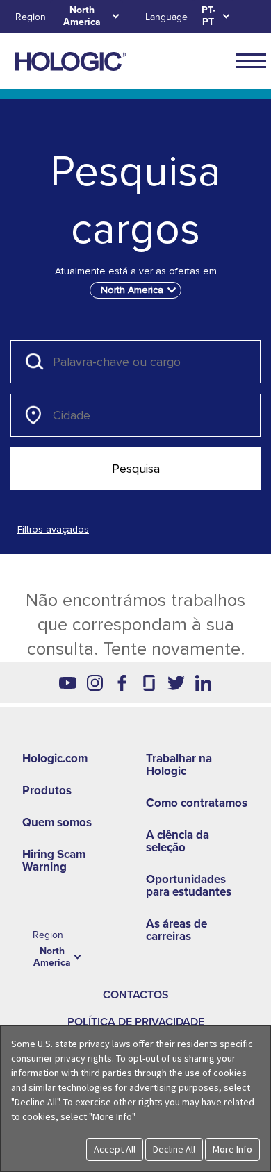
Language (166, 17)
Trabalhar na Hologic (179, 764)
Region (30, 17)
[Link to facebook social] (122, 682)
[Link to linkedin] (203, 682)
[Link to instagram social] (95, 682)
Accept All (115, 1149)
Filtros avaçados (53, 529)
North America (82, 16)
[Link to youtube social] (67, 682)
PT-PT (208, 16)
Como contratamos (196, 803)
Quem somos (57, 822)
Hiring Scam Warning (53, 860)
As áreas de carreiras (176, 930)
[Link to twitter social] (176, 682)
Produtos (47, 790)
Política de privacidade (135, 1022)
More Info (232, 1149)
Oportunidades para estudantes (188, 885)
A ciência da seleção (177, 841)
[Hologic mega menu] (251, 60)
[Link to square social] (149, 682)
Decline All (174, 1149)
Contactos (136, 995)
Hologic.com (55, 758)
